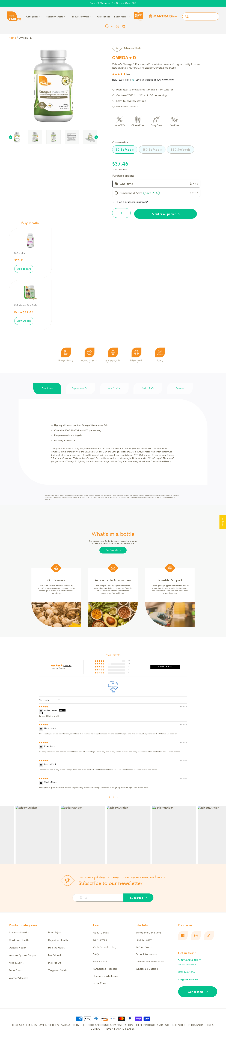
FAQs (96, 954)
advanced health (133, 48)
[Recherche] (187, 16)
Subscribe (136, 897)
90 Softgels (125, 149)
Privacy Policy (144, 939)
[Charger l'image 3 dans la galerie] (53, 137)
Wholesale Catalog (147, 968)
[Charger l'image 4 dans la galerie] (72, 137)
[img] (43, 706)
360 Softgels (180, 149)
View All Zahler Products (150, 961)
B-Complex (19, 253)
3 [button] (113, 797)
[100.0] (113, 686)
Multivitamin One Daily (25, 305)
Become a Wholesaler (106, 976)
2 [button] (109, 797)
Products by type (80, 16)
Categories (32, 16)
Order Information (146, 954)
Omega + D (25, 37)
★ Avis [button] (222, 522)
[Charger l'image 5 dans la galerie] (90, 137)
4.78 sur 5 (67, 665)
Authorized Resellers (105, 968)
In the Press (99, 983)
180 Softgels (152, 149)
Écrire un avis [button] (165, 666)
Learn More (120, 16)
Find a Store (100, 961)
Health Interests (54, 16)
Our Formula (112, 550)
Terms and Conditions (148, 932)
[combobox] (200, 16)
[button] (123, 27)
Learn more (168, 79)
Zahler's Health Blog (104, 947)
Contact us (195, 991)
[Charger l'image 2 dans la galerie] (35, 137)
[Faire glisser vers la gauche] (10, 137)
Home (12, 37)
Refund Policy (144, 947)
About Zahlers (101, 932)
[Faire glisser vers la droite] (96, 137)
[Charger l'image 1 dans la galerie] (17, 137)
